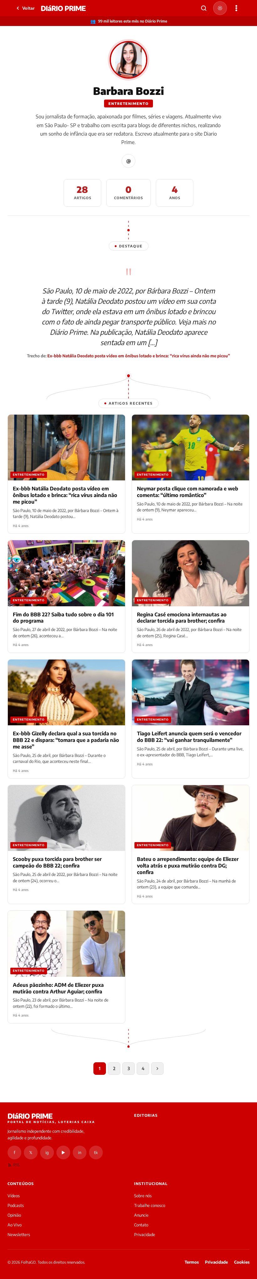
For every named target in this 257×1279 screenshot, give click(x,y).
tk (96, 1152)
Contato (141, 1224)
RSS (16, 1164)
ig (47, 1152)
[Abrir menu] (236, 8)
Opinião (14, 1215)
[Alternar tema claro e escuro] (220, 8)
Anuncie (141, 1215)
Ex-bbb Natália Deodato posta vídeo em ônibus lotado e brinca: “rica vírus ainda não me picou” (138, 355)
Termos (192, 1262)
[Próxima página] (157, 1068)
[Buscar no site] (204, 8)
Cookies (241, 1262)
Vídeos (14, 1195)
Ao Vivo (15, 1224)
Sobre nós (143, 1195)
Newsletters (19, 1234)
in (79, 1152)
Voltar (28, 8)
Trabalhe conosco (149, 1205)
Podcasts (16, 1205)
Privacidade (144, 1234)
